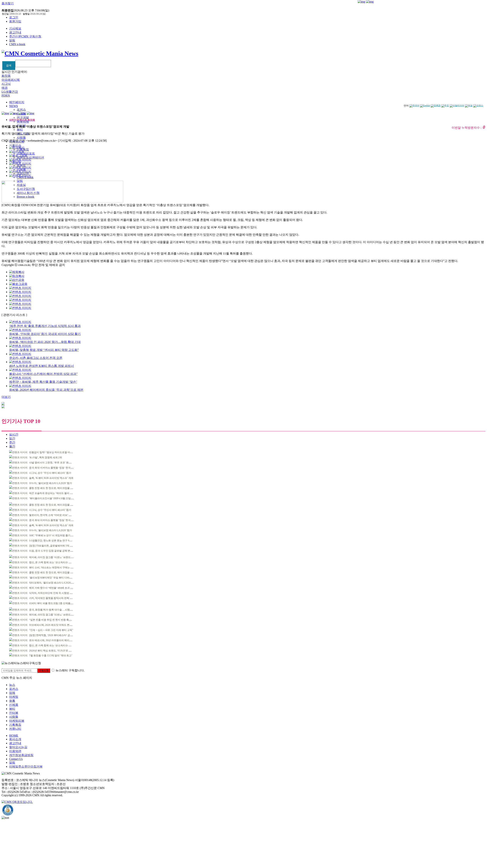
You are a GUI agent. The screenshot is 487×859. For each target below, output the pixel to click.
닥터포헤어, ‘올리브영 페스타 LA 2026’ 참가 (53, 582)
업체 (12, 692)
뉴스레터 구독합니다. (70, 670)
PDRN (6, 95)
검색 (8, 65)
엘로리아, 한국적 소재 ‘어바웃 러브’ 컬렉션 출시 (55, 515)
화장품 (6, 75)
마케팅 (13, 696)
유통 (12, 700)
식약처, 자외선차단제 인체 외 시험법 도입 (52, 593)
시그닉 (6, 83)
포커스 (21, 109)
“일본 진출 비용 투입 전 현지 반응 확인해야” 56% (56, 619)
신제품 (13, 704)
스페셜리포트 (26, 153)
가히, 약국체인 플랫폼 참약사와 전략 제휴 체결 (54, 598)
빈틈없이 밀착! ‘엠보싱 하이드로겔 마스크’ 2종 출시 (57, 452)
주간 (12, 442)
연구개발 (23, 117)
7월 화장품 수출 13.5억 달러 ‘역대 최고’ (50, 655)
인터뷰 (13, 712)
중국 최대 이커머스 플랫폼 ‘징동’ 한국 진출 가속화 (56, 467)
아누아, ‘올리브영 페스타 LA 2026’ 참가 (50, 483)
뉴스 (12, 684)
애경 (5, 87)
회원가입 (15, 21)
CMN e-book (17, 44)
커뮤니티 (15, 728)
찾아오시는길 (18, 747)
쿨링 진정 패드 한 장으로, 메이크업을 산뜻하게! (55, 488)
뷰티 (20, 129)
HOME (13, 735)
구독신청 (44, 670)
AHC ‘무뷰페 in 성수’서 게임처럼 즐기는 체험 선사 (56, 535)
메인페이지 (16, 102)
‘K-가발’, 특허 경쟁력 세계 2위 (45, 457)
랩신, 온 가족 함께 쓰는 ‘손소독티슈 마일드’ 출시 (55, 562)
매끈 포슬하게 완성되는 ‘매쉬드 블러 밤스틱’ (53, 493)
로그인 (13, 17)
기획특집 (15, 724)
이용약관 (15, 751)
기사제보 (15, 28)
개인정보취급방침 (21, 755)
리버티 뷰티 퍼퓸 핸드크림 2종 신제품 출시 (52, 603)
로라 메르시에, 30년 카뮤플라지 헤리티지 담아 (54, 640)
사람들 (21, 137)
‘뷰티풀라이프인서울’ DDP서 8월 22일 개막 (52, 498)
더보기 (6, 396)
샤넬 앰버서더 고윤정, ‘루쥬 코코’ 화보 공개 (53, 462)
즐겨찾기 (8, 3)
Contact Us (16, 759)
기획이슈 (15, 145)
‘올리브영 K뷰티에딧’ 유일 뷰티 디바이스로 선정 (55, 577)
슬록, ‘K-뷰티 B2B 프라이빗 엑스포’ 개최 (51, 478)
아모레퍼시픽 (11, 79)
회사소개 (15, 739)
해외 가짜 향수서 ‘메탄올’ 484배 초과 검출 (52, 587)
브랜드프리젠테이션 (30, 157)
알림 (12, 40)
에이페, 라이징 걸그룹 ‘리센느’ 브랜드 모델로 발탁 (56, 557)
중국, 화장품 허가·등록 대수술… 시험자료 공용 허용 (57, 609)
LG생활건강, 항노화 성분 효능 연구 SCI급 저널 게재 (57, 540)
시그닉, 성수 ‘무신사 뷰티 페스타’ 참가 (50, 472)
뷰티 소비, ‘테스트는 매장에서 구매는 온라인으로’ (56, 567)
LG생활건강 (10, 91)
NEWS (13, 106)
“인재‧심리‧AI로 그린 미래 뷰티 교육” (51, 630)
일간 (12, 438)
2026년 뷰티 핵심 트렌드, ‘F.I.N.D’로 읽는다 (52, 650)
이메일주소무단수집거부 (26, 766)
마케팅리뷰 (16, 720)
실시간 (13, 434)
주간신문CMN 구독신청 (25, 36)
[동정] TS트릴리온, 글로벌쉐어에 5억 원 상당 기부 (56, 545)
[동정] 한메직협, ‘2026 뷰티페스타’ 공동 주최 (53, 635)
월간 (12, 446)
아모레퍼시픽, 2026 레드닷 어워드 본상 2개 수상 (55, 624)
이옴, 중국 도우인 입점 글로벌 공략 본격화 (52, 550)
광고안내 (15, 32)
